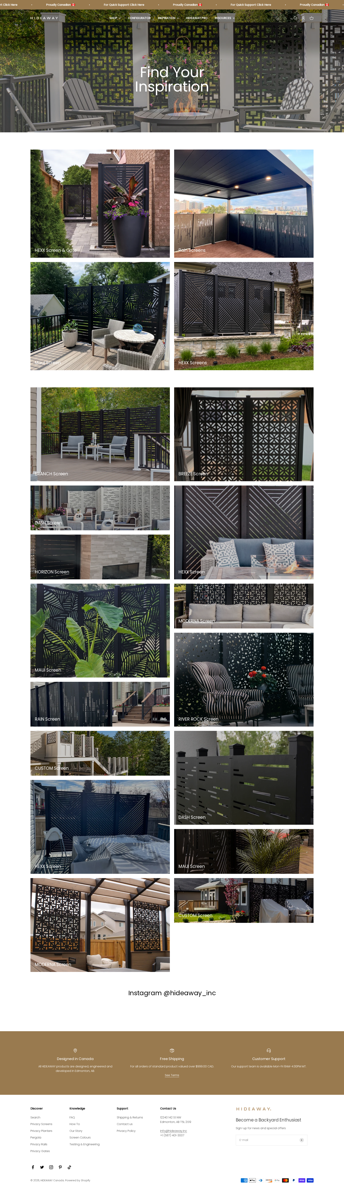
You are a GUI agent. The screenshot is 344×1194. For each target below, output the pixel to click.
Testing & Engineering (85, 1144)
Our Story (76, 1131)
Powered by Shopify (77, 1180)
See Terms (172, 1075)
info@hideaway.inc (173, 1131)
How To (75, 1124)
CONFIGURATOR (139, 18)
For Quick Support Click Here (58, 5)
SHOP (113, 18)
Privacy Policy (126, 1131)
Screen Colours (80, 1137)
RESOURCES (223, 18)
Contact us (125, 1124)
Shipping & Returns (130, 1117)
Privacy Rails (38, 1144)
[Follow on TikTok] (69, 1167)
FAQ (72, 1117)
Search (35, 1117)
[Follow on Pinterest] (60, 1167)
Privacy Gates (40, 1151)
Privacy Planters (41, 1131)
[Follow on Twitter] (42, 1167)
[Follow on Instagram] (51, 1167)
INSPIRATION (166, 18)
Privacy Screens (41, 1124)
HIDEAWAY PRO (196, 18)
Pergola (35, 1137)
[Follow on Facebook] (32, 1167)
